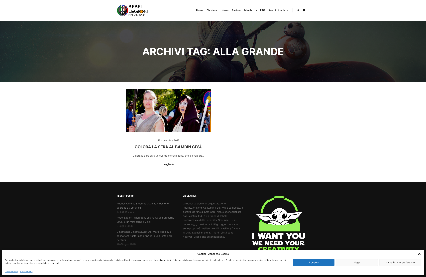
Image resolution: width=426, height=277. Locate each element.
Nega (357, 262)
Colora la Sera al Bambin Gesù (169, 146)
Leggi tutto (168, 164)
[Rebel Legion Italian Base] (133, 10)
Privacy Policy (26, 271)
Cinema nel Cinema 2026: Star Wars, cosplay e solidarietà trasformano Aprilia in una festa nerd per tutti (145, 236)
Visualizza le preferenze (400, 262)
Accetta (314, 262)
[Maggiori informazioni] (304, 10)
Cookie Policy (11, 271)
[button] (419, 253)
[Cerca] (298, 10)
